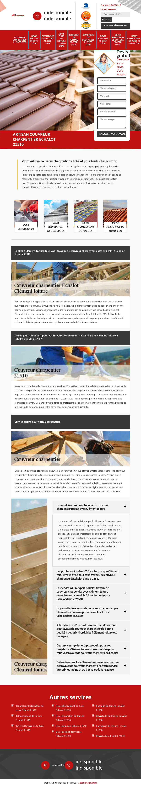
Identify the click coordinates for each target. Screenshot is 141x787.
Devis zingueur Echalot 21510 (71, 726)
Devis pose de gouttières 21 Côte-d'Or (88, 40)
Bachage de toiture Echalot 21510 (110, 708)
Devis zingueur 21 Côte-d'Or (103, 40)
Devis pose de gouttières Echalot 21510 (69, 734)
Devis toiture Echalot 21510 (110, 736)
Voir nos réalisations (115, 26)
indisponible (57, 13)
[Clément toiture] (17, 15)
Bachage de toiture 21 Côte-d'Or (74, 40)
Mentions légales (87, 783)
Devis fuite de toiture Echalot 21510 (111, 718)
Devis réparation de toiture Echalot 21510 (70, 718)
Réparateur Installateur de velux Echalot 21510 (29, 708)
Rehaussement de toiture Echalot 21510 (28, 718)
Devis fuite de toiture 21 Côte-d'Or (61, 40)
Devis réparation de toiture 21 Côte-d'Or (118, 40)
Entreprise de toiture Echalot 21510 (111, 728)
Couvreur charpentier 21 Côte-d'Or (19, 40)
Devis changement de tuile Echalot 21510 (70, 708)
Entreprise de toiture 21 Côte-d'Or (48, 40)
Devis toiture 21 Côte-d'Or (34, 40)
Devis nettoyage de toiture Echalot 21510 (29, 728)
